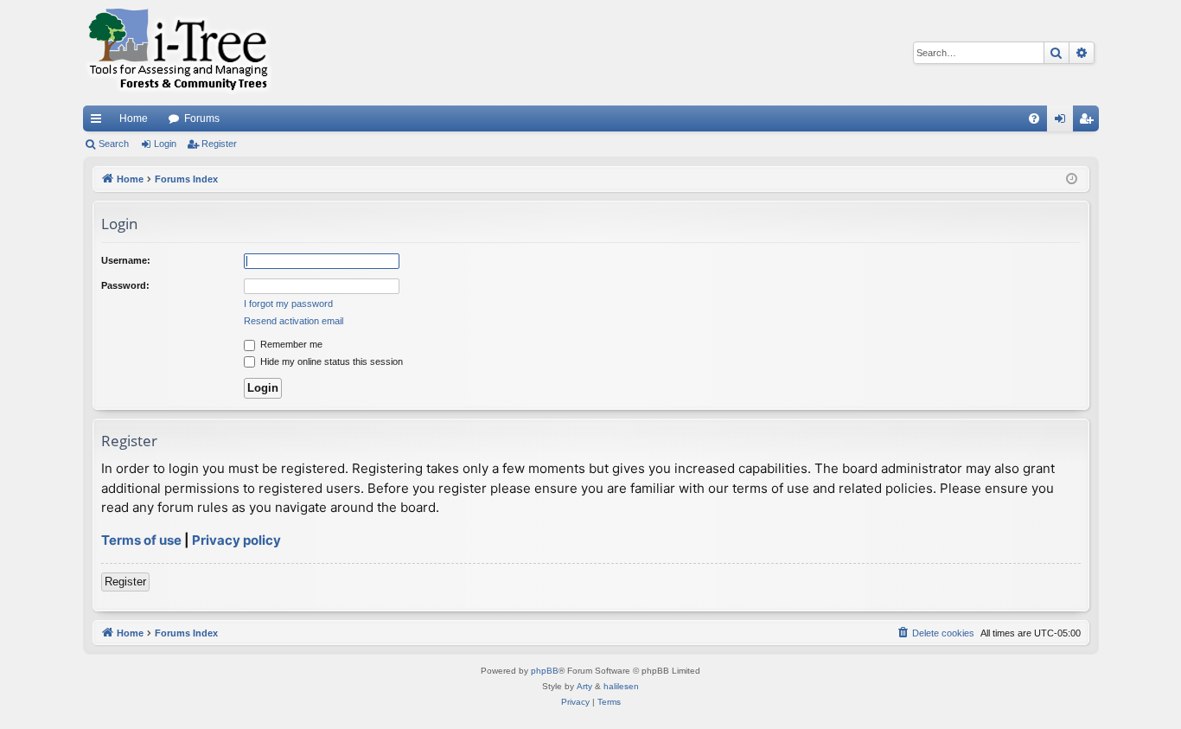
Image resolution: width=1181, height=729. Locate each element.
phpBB (545, 670)
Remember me (290, 344)
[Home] (178, 53)
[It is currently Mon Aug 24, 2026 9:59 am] (1071, 179)
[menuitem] (1034, 118)
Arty (584, 686)
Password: (125, 285)
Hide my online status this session (330, 361)
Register (219, 143)
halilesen (621, 686)
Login (165, 143)
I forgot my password (288, 303)
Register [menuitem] (1089, 121)
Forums (202, 118)
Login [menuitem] (1063, 121)
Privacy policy (236, 540)
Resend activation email (293, 321)
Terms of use (141, 540)
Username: (125, 260)
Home (133, 118)
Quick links (99, 121)
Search (114, 143)
